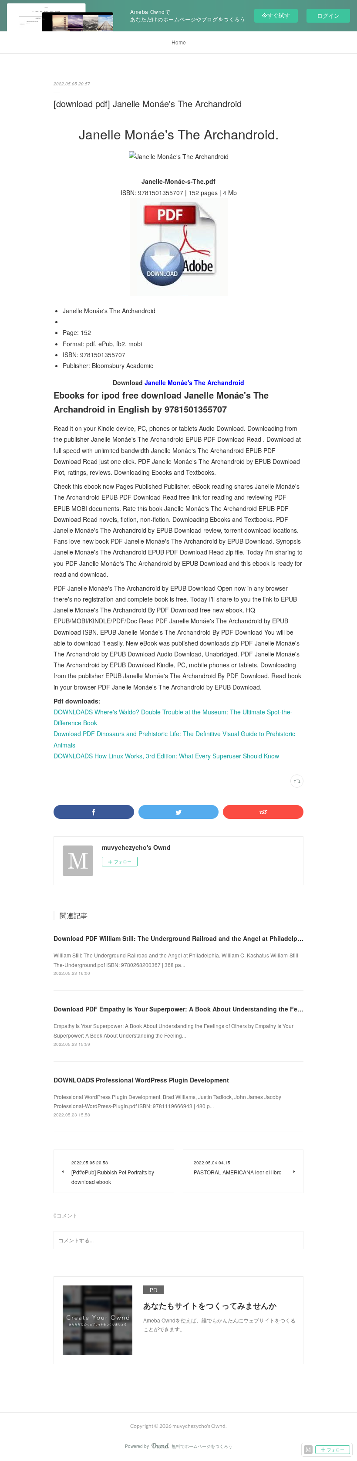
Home (179, 42)
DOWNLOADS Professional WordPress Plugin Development (141, 1079)
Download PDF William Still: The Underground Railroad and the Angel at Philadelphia (180, 938)
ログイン (328, 15)
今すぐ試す (276, 15)
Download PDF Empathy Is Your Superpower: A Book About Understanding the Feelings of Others (199, 1008)
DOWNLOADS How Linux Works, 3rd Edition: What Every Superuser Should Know (166, 755)
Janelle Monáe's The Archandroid (194, 382)
